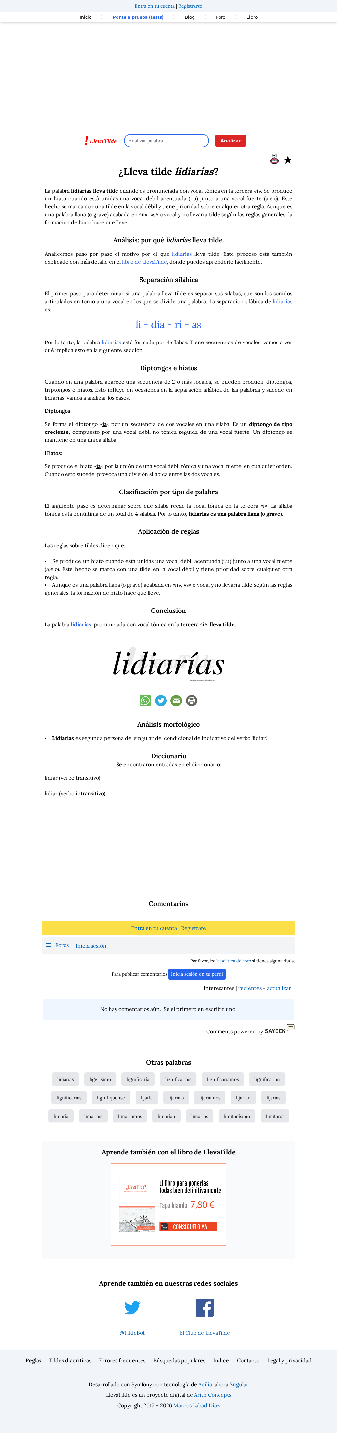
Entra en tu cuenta (155, 6)
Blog (190, 17)
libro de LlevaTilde (144, 261)
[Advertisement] (168, 75)
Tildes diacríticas (70, 1360)
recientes (250, 988)
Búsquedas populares (179, 1360)
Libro (252, 17)
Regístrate (193, 928)
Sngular (239, 1384)
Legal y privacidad (289, 1360)
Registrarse (190, 6)
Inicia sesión (91, 945)
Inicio (85, 17)
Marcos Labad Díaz (196, 1405)
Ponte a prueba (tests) (138, 17)
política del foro (235, 961)
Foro (220, 17)
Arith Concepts (212, 1394)
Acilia (205, 1384)
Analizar (230, 141)
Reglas (33, 1360)
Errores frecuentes (122, 1360)
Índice (221, 1360)
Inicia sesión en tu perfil (197, 974)
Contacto (248, 1360)
